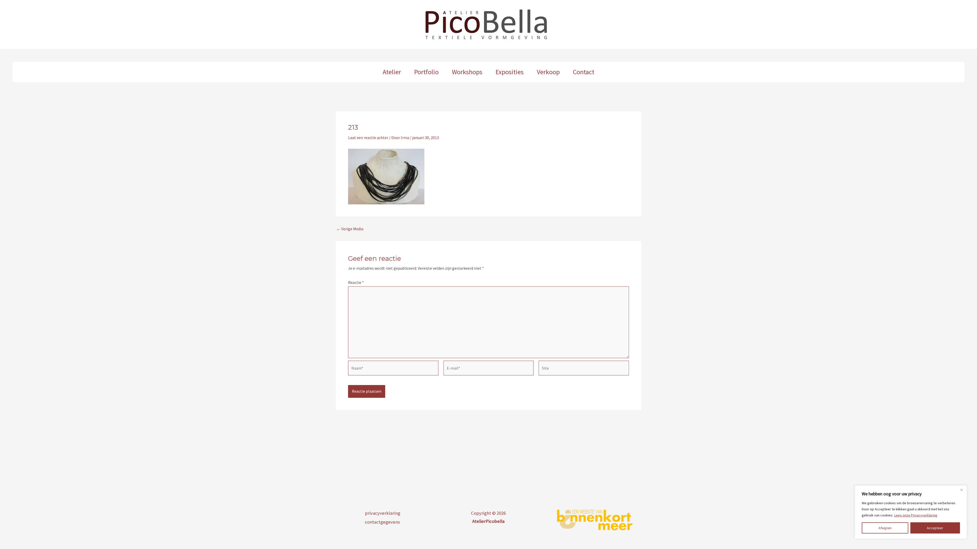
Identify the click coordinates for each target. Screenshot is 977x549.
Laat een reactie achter (368, 137)
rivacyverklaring (384, 513)
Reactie (356, 282)
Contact (583, 72)
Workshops (467, 72)
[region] (911, 512)
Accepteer (935, 528)
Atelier (392, 72)
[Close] (961, 490)
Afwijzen (885, 528)
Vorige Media (349, 229)
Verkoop (548, 72)
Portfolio (426, 72)
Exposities (510, 72)
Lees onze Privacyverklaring (915, 515)
